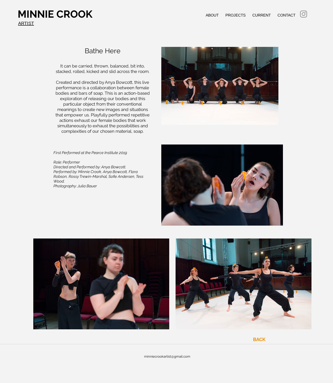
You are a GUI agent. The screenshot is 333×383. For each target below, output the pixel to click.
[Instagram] (303, 14)
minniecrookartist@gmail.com (167, 356)
